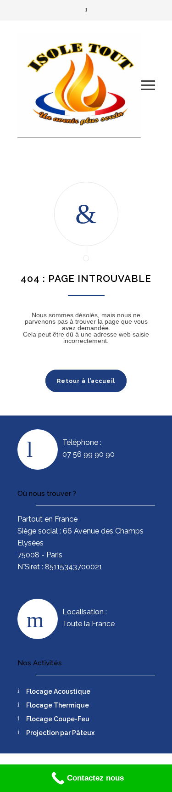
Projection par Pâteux (60, 732)
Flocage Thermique (57, 705)
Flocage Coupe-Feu (57, 719)
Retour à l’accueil (86, 381)
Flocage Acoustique (58, 691)
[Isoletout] (79, 85)
